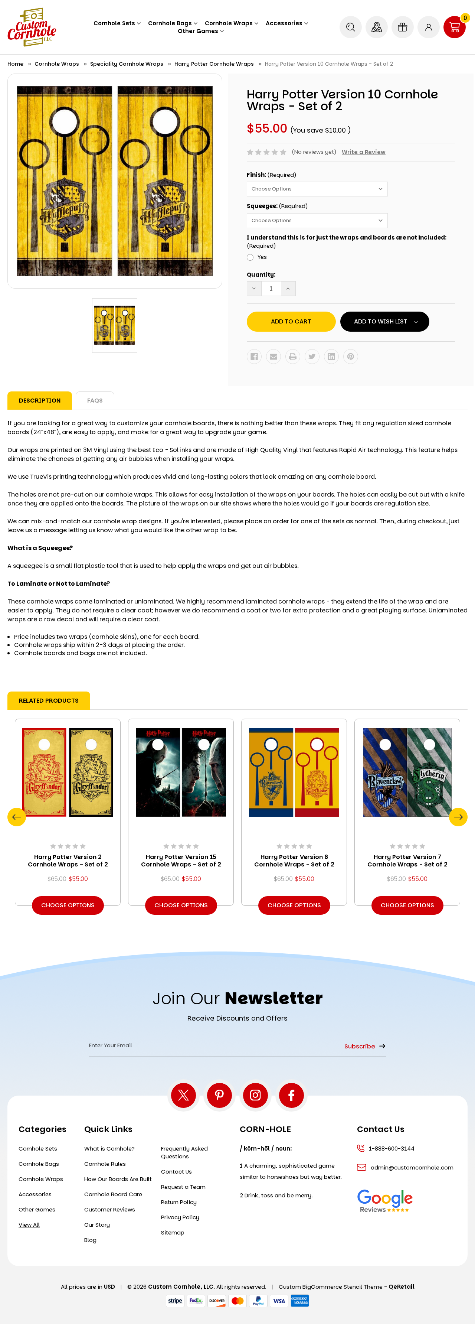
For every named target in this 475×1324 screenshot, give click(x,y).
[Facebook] (254, 356)
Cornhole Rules (105, 1164)
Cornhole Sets (114, 23)
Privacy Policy (180, 1217)
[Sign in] (428, 27)
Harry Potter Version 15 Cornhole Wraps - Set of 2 (181, 860)
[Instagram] (255, 1095)
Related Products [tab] (49, 700)
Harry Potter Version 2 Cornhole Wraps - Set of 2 (68, 860)
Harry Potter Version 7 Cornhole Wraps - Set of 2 (407, 860)
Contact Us (176, 1171)
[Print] (292, 356)
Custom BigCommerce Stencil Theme (331, 1287)
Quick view (68, 772)
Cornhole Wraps (229, 23)
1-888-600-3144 (392, 1148)
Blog (90, 1240)
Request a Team (183, 1187)
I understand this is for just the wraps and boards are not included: (346, 242)
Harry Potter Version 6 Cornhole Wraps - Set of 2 (294, 860)
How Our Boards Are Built (118, 1179)
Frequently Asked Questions (184, 1152)
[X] (183, 1095)
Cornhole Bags (170, 23)
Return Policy (179, 1202)
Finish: (272, 175)
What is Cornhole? (109, 1148)
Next (458, 817)
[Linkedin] (331, 356)
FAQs (95, 400)
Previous (16, 817)
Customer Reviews (109, 1209)
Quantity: (261, 275)
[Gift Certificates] (403, 27)
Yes (262, 257)
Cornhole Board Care (113, 1194)
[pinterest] (219, 1095)
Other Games (198, 31)
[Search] (351, 27)
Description (39, 400)
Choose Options (68, 905)
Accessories (284, 23)
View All (29, 1225)
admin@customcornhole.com (412, 1167)
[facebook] (291, 1095)
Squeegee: (277, 206)
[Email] (273, 356)
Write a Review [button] (364, 152)
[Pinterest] (350, 356)
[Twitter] (312, 356)
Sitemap (172, 1232)
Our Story (97, 1225)
